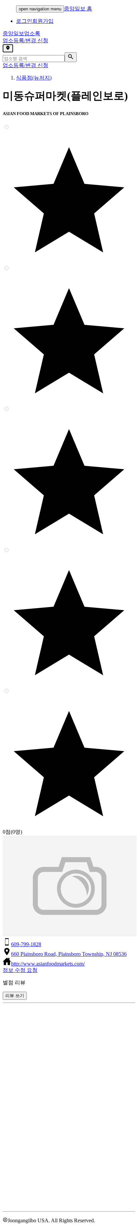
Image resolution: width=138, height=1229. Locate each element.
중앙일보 (21, 33)
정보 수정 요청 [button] (20, 970)
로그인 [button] (24, 21)
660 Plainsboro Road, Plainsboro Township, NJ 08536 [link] (69, 954)
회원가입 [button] (43, 21)
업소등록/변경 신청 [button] (25, 40)
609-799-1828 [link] (26, 944)
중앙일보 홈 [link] (78, 8)
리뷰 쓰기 (14, 995)
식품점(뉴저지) (34, 78)
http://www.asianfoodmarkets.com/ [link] (48, 964)
